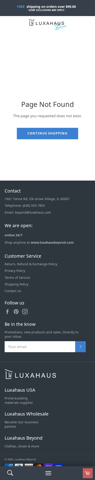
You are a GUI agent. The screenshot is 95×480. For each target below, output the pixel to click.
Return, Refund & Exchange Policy (31, 264)
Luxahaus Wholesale (26, 414)
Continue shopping (47, 133)
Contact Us (13, 291)
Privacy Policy (15, 270)
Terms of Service (17, 277)
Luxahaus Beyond (23, 438)
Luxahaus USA (20, 390)
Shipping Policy (16, 284)
